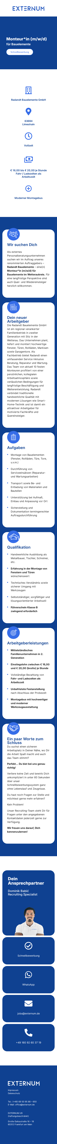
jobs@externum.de (28, 1013)
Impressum (13, 1090)
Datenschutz (14, 1093)
